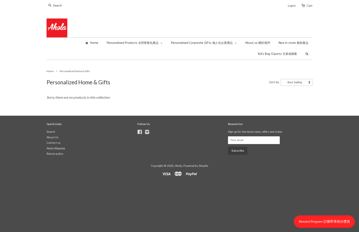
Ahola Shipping (56, 148)
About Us (52, 137)
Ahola (178, 165)
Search (51, 131)
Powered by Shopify (195, 165)
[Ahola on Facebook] (139, 132)
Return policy (55, 153)
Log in (292, 5)
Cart (309, 5)
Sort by (274, 82)
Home (50, 71)
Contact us (53, 142)
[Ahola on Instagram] (147, 132)
